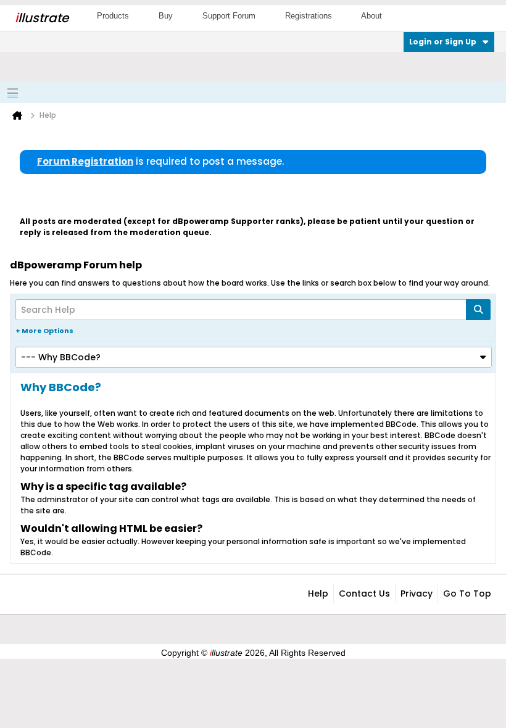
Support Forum (228, 15)
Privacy (416, 593)
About (371, 15)
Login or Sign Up (442, 41)
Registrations (308, 15)
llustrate (41, 18)
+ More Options (44, 331)
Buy (166, 15)
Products (113, 15)
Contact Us (364, 593)
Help (318, 593)
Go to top (467, 593)
